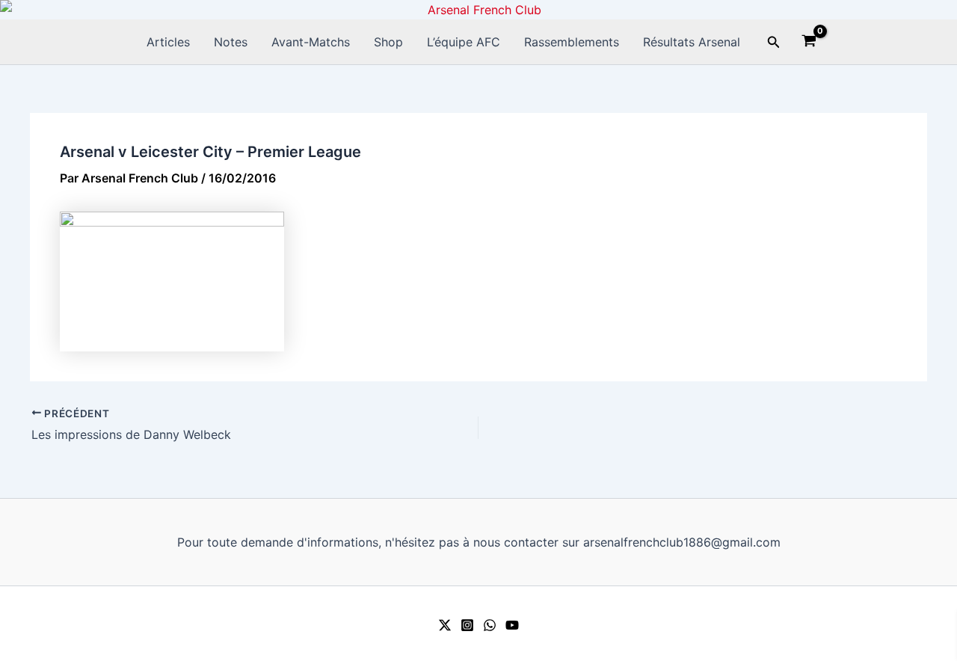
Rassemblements (571, 41)
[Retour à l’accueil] (478, 9)
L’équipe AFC (463, 41)
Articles (168, 41)
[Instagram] (467, 625)
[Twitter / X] (445, 625)
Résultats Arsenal (691, 41)
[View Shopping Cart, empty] (809, 42)
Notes (230, 41)
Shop (388, 41)
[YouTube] (512, 625)
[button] (774, 42)
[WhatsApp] (489, 625)
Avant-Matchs (310, 41)
